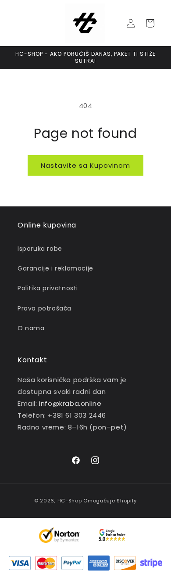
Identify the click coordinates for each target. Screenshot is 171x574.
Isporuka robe (40, 248)
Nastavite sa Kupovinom (85, 165)
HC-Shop (69, 500)
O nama (31, 328)
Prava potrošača (44, 308)
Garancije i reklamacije (55, 268)
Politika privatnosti (48, 288)
